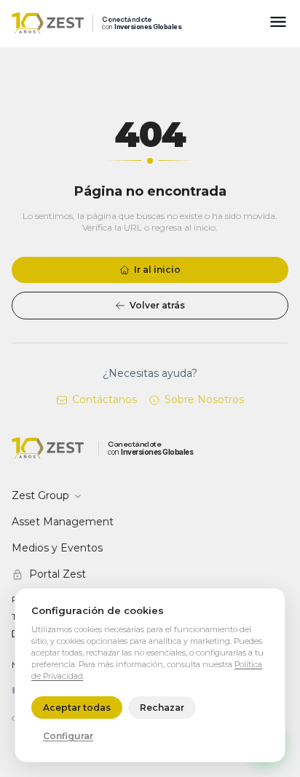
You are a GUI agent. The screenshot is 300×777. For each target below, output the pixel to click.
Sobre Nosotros (204, 399)
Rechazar (162, 707)
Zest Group (40, 495)
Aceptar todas (77, 707)
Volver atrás (157, 305)
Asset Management (63, 521)
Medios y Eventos (57, 547)
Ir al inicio (157, 269)
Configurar (68, 735)
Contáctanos (104, 399)
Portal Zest (57, 574)
